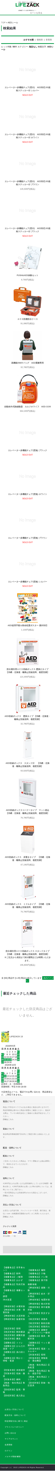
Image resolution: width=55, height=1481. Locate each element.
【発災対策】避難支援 (14, 1335)
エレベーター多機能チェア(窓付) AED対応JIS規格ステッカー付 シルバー (27, 89)
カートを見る (36, 13)
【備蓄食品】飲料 (12, 1273)
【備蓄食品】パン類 (38, 1277)
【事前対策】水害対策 (14, 1306)
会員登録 (8, 1445)
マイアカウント (11, 1439)
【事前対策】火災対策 (14, 1316)
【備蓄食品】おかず (13, 1280)
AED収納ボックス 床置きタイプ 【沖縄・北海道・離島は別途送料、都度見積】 (27, 858)
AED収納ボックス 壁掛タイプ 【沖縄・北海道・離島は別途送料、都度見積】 (27, 718)
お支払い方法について (14, 1409)
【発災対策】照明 (12, 1328)
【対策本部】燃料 (12, 1379)
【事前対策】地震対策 (39, 1299)
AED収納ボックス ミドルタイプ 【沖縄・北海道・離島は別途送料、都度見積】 (27, 905)
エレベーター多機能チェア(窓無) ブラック (28, 450)
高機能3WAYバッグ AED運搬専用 (27, 363)
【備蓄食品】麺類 (36, 1270)
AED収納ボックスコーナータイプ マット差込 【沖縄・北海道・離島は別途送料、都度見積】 (28, 811)
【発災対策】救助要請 (14, 1332)
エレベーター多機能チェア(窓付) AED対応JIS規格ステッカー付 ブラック (27, 230)
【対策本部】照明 (36, 1355)
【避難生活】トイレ (13, 1343)
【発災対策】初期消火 (39, 1326)
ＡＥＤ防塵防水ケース (27, 319)
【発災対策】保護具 (38, 1319)
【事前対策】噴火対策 (39, 1304)
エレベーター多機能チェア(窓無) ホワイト (28, 494)
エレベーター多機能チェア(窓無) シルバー (28, 581)
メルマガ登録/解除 (13, 1456)
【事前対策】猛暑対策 (14, 1319)
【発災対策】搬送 (12, 1338)
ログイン (8, 1451)
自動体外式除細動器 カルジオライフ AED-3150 (27, 406)
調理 (5, 1296)
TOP (3, 22)
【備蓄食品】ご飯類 (13, 1277)
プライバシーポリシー (14, 1427)
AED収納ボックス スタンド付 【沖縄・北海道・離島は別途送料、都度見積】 (27, 765)
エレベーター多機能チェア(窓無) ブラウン (28, 538)
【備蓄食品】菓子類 (38, 1280)
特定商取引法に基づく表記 (16, 1421)
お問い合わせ (10, 1433)
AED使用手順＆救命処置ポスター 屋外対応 (27, 625)
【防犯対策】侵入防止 (14, 1395)
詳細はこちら (8, 1119)
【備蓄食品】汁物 (36, 1273)
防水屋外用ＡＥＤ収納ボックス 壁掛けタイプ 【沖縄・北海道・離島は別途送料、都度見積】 (28, 671)
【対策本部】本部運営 (14, 1370)
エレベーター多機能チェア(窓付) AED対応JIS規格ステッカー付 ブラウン (27, 183)
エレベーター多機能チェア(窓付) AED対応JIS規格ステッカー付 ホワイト (27, 136)
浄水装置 (7, 1299)
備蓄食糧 (32, 1284)
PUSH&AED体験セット (27, 275)
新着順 (49, 39)
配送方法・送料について (15, 1415)
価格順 (40, 39)
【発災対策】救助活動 (39, 1323)
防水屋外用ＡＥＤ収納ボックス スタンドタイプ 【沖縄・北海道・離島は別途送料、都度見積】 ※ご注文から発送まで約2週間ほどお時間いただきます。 (27, 956)
